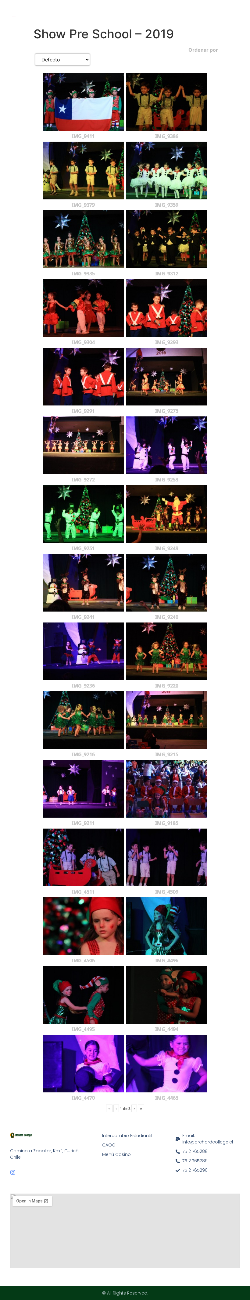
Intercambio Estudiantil (127, 1136)
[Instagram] (13, 1172)
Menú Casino (116, 1154)
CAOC (108, 1145)
